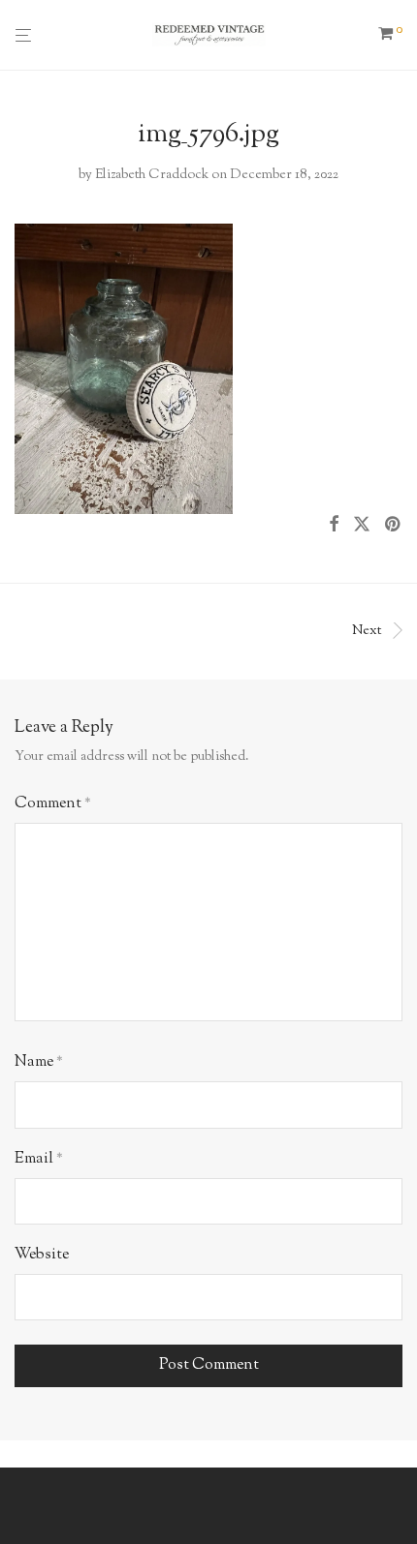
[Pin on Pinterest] (393, 525)
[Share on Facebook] (333, 525)
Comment (53, 804)
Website (42, 1255)
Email (39, 1159)
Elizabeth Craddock (151, 175)
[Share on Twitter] (361, 525)
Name (39, 1062)
